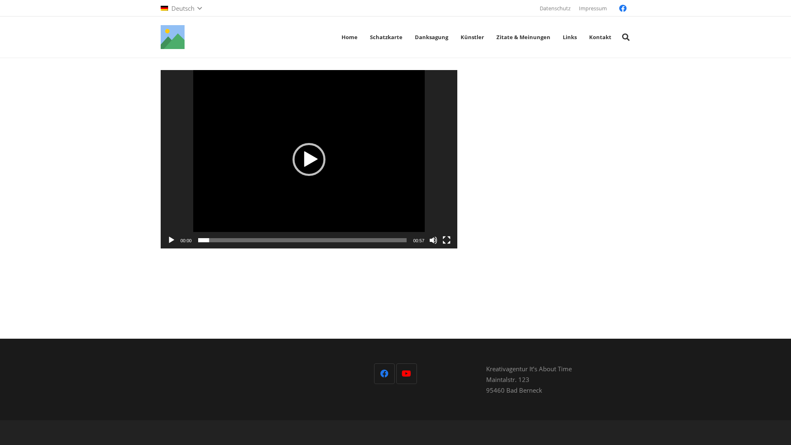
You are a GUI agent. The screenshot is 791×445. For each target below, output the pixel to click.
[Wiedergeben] (171, 240)
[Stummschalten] (433, 240)
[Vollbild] (446, 240)
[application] (309, 159)
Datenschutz (555, 8)
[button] (181, 8)
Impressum (593, 8)
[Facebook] (622, 8)
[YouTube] (406, 373)
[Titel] (173, 37)
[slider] (302, 240)
